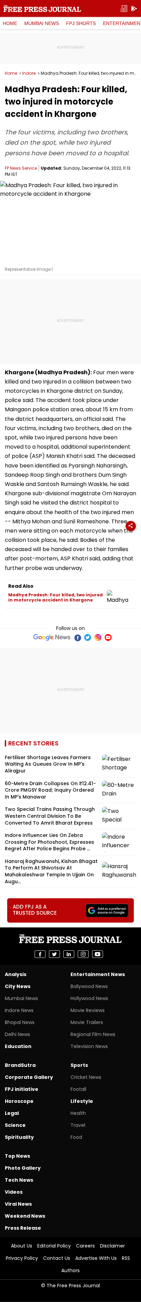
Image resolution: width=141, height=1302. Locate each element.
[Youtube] (108, 637)
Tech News (19, 1180)
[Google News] (51, 637)
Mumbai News (41, 23)
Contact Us (56, 1258)
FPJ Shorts (81, 23)
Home (10, 23)
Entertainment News (97, 974)
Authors (70, 1270)
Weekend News (25, 1216)
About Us (21, 1245)
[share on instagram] (83, 954)
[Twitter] (87, 637)
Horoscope (19, 1101)
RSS (126, 1258)
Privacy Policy (22, 1258)
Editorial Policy (54, 1245)
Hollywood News (89, 998)
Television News (89, 1046)
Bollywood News (89, 986)
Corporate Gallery (29, 1077)
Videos (14, 1192)
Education (18, 1046)
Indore (29, 73)
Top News (17, 1156)
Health (78, 1113)
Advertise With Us (96, 1258)
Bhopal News (20, 1022)
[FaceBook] (77, 637)
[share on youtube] (97, 954)
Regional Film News (92, 1034)
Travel (77, 1125)
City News (17, 986)
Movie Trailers (86, 1022)
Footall (78, 1089)
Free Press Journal (42, 8)
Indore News (19, 1010)
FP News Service (21, 168)
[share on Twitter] (54, 954)
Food (76, 1137)
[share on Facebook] (40, 954)
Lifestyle (81, 1101)
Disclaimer (112, 1245)
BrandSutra (20, 1065)
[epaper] (123, 8)
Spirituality (19, 1137)
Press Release (23, 1228)
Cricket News (85, 1077)
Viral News (18, 1204)
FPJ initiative (21, 1089)
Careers (85, 1245)
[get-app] (134, 8)
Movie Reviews (87, 1010)
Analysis (15, 974)
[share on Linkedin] (68, 954)
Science (15, 1125)
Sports (79, 1065)
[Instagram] (97, 637)
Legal (12, 1113)
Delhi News (17, 1034)
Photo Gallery (23, 1168)
